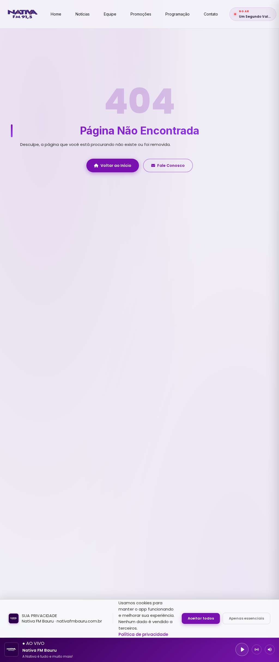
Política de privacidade (143, 634)
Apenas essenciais (246, 618)
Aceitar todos (201, 618)
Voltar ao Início (116, 165)
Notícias (82, 14)
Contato (211, 14)
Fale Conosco (171, 165)
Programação (177, 14)
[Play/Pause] (241, 649)
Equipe (110, 14)
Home (56, 14)
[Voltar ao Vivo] (257, 649)
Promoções (141, 14)
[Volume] (270, 649)
